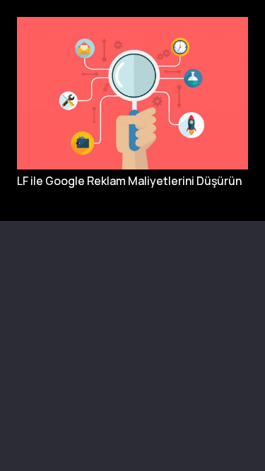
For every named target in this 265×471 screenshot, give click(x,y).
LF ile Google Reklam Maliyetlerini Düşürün (129, 181)
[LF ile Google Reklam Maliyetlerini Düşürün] (132, 23)
